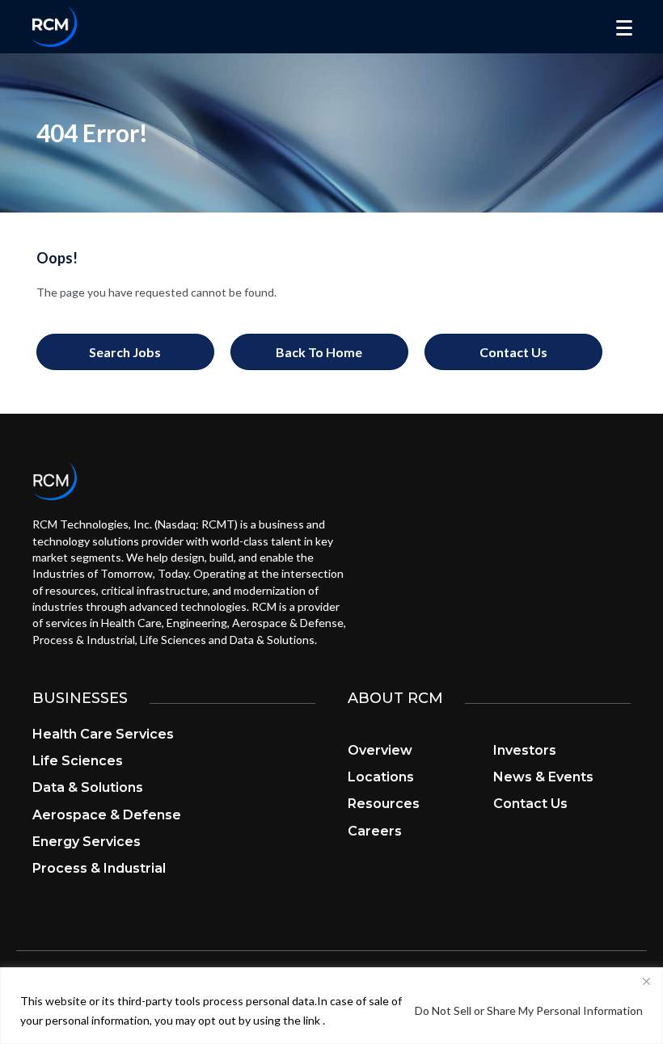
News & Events (543, 777)
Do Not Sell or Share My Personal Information (529, 1010)
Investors (524, 750)
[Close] (646, 981)
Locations (381, 777)
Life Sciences (77, 760)
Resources (384, 803)
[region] (331, 1005)
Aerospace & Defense (106, 815)
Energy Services (86, 841)
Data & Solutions (87, 787)
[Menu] (624, 28)
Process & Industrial (99, 868)
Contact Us (530, 803)
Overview (380, 750)
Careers (375, 831)
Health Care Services (103, 734)
